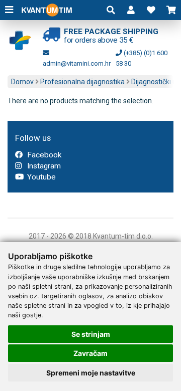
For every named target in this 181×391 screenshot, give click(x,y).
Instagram (43, 165)
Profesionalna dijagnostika (82, 82)
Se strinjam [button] (90, 334)
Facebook (43, 154)
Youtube (40, 176)
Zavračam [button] (90, 353)
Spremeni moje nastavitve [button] (90, 372)
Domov (22, 82)
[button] (131, 10)
